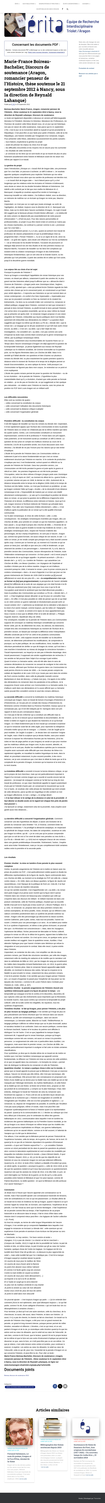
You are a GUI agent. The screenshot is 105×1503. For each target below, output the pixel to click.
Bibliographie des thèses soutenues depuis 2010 (52, 1446)
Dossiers (85, 3)
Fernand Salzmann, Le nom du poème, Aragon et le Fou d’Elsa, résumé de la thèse (19, 1458)
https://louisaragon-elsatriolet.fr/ (89, 51)
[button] (19, 3)
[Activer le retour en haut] (101, 1498)
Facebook (62, 9)
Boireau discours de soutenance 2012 (16, 1375)
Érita (17, 3)
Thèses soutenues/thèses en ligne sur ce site (20, 1387)
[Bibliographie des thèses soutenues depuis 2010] (52, 1427)
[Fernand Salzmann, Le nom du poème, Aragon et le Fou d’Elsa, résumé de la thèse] (19, 1431)
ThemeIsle (97, 1498)
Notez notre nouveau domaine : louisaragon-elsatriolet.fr (46, 52)
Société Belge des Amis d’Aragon (47, 9)
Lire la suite (23, 1479)
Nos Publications (29, 3)
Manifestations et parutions (49, 3)
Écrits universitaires (70, 3)
